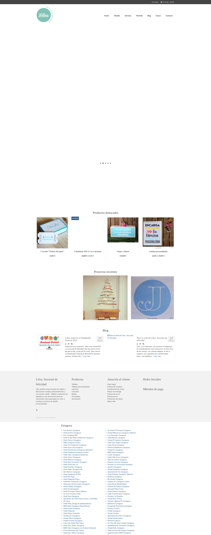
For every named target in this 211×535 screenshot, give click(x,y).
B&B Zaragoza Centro (71, 443)
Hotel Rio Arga (68, 477)
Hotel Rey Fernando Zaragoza (75, 462)
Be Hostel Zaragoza (115, 479)
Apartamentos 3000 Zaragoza (119, 533)
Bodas (74, 394)
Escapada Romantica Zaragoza (120, 506)
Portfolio (139, 16)
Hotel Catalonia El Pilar (72, 474)
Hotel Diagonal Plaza (71, 479)
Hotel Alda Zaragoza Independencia (77, 504)
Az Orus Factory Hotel (71, 494)
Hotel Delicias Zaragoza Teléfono (120, 474)
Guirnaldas (76, 396)
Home (106, 16)
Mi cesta (168, 2)
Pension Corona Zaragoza (118, 462)
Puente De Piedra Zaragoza (118, 486)
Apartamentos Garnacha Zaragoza (121, 525)
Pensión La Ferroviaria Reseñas (120, 464)
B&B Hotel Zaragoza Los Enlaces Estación (79, 528)
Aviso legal (111, 384)
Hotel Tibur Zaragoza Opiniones (75, 455)
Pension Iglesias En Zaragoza (119, 501)
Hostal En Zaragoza (115, 450)
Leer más (86, 356)
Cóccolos (75, 392)
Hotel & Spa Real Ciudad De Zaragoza (78, 438)
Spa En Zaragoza (114, 467)
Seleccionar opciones (158, 259)
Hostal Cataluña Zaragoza (118, 469)
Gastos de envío (113, 394)
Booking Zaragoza (115, 477)
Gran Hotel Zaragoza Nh (72, 469)
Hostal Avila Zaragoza (116, 528)
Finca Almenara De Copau (73, 530)
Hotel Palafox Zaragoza (72, 486)
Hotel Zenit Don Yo (70, 464)
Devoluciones (112, 396)
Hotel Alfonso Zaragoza (72, 460)
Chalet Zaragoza (114, 511)
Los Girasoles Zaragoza (117, 435)
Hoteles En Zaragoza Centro (119, 482)
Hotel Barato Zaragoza (116, 438)
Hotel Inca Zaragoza (71, 496)
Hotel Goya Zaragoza (71, 508)
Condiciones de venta (115, 389)
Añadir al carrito (52, 259)
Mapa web (111, 401)
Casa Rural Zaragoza (116, 445)
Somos (158, 16)
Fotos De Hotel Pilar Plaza (73, 523)
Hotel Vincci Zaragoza (71, 457)
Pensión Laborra (114, 521)
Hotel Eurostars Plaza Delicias (75, 491)
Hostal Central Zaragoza (72, 521)
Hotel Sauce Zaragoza (72, 440)
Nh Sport (66, 501)
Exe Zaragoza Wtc (70, 435)
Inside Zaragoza (114, 455)
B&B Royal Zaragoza (116, 452)
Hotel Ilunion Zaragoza (72, 433)
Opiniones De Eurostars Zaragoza (76, 484)
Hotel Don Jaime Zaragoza (73, 525)
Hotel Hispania (69, 511)
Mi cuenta (155, 2)
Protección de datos (115, 399)
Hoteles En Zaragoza (71, 516)
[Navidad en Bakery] (105, 297)
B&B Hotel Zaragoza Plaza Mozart (76, 506)
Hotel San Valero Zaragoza (73, 533)
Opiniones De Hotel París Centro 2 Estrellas (80, 499)
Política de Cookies (114, 387)
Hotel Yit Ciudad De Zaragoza (74, 445)
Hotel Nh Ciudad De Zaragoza (75, 482)
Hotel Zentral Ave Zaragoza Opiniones (78, 450)
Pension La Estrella (115, 496)
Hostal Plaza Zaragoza (72, 518)
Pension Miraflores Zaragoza (119, 447)
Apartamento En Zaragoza (118, 472)
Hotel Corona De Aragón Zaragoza (121, 530)
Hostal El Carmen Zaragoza (118, 440)
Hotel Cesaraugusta (71, 489)
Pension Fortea (113, 508)
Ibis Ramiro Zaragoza (71, 472)
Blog (149, 16)
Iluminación (76, 399)
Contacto (169, 16)
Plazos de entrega (114, 392)
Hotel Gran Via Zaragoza (73, 447)
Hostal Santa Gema (115, 518)
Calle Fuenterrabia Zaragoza (119, 494)
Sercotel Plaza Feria (115, 489)
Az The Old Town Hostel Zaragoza (121, 523)
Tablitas (75, 384)
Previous (34, 95)
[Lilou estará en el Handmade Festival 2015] (49, 342)
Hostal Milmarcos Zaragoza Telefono (122, 433)
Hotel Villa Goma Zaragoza (118, 457)
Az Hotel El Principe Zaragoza (119, 430)
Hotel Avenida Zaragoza (72, 467)
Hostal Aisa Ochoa (115, 499)
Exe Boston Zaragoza (71, 430)
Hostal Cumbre (113, 513)
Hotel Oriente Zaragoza (117, 491)
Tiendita (117, 16)
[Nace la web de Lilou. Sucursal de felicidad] (120, 347)
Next (177, 95)
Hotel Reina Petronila (71, 513)
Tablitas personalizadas (81, 387)
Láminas (75, 389)
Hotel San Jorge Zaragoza (118, 443)
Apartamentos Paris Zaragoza (119, 516)
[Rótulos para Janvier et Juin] (152, 297)
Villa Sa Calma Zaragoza (117, 460)
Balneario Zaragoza (115, 504)
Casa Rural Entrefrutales (117, 484)
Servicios (128, 16)
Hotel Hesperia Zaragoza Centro (76, 452)
